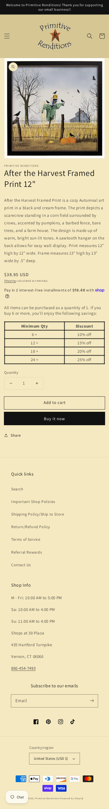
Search (17, 488)
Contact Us (21, 564)
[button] (7, 36)
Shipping (10, 281)
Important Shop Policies (33, 501)
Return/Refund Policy (30, 526)
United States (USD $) (51, 758)
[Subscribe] (92, 701)
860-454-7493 (23, 668)
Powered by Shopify (72, 798)
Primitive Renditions (47, 798)
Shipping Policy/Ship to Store (37, 514)
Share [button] (16, 435)
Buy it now (54, 418)
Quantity (11, 372)
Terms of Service (26, 539)
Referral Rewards (26, 552)
